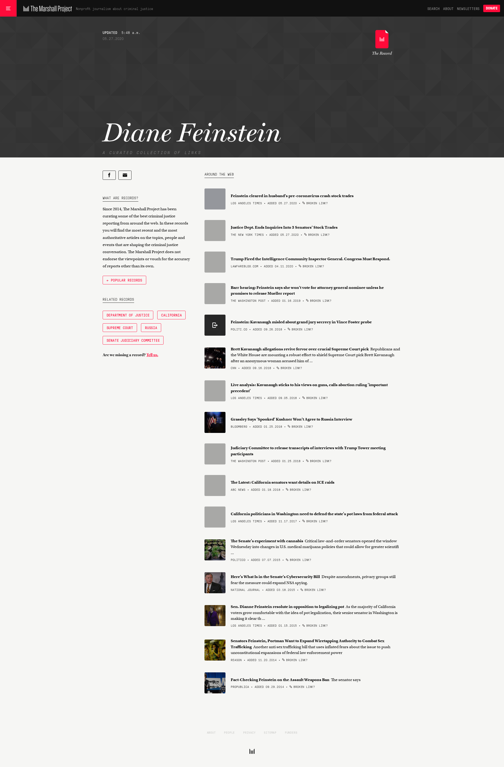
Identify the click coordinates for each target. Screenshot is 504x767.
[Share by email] (125, 175)
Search (433, 8)
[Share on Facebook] (109, 175)
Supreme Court (120, 327)
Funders (291, 732)
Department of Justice (128, 315)
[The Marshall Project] (46, 8)
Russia (151, 327)
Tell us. (152, 354)
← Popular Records (124, 280)
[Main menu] (8, 8)
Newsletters (468, 8)
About (448, 8)
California (171, 315)
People (229, 732)
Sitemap (270, 732)
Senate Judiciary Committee (133, 340)
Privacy (249, 732)
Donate (491, 8)
